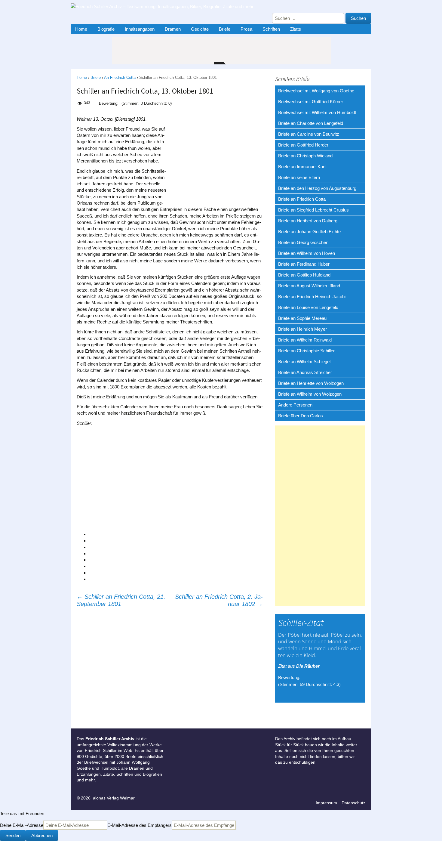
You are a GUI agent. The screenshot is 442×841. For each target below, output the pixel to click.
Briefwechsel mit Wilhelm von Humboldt (317, 112)
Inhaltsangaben (140, 29)
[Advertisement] (218, 153)
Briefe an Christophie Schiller (306, 350)
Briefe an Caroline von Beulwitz (308, 134)
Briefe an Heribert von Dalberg (307, 220)
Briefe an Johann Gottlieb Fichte (309, 231)
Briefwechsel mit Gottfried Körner (310, 101)
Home (81, 29)
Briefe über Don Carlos (300, 415)
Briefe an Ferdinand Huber (304, 264)
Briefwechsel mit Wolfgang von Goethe (316, 90)
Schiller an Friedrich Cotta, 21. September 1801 (121, 600)
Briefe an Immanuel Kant (302, 166)
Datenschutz (353, 802)
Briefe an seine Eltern (299, 177)
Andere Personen (295, 404)
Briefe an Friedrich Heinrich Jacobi (311, 296)
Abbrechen (42, 835)
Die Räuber (308, 666)
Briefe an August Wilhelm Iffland (309, 285)
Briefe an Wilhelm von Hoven (306, 253)
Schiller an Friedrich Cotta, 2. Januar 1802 (219, 600)
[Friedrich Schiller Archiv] (167, 8)
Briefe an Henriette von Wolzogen (311, 383)
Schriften (271, 29)
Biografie (106, 29)
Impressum (326, 802)
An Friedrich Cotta (120, 77)
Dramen (173, 29)
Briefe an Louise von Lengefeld (308, 307)
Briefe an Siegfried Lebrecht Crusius (313, 209)
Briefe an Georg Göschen (303, 242)
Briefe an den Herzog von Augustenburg (317, 188)
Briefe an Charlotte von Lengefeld (310, 123)
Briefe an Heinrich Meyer (302, 329)
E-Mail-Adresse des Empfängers (139, 825)
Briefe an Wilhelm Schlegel (304, 361)
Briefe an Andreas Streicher (305, 372)
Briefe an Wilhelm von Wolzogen (310, 394)
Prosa (246, 29)
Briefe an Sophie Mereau (302, 318)
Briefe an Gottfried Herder (303, 144)
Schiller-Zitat (301, 622)
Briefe (224, 29)
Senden (12, 835)
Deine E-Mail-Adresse (21, 825)
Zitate (295, 29)
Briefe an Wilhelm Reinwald (305, 339)
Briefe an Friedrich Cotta (302, 199)
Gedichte (200, 29)
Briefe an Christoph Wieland (305, 155)
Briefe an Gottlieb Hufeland (304, 274)
